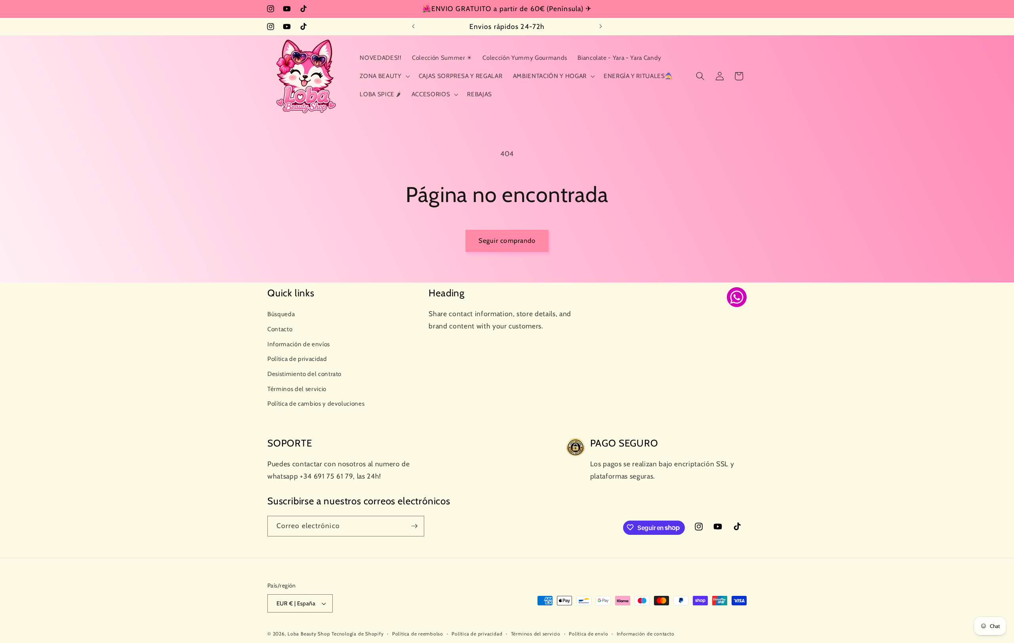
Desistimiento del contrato (304, 373)
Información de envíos (298, 343)
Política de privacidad (297, 359)
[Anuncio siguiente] (601, 26)
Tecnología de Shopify (357, 634)
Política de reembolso (417, 634)
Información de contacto (646, 634)
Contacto (279, 328)
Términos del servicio (296, 388)
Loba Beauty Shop (309, 634)
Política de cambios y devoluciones (315, 403)
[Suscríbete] (414, 526)
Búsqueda (281, 314)
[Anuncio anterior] (413, 26)
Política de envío (588, 634)
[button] (384, 76)
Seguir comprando (507, 240)
